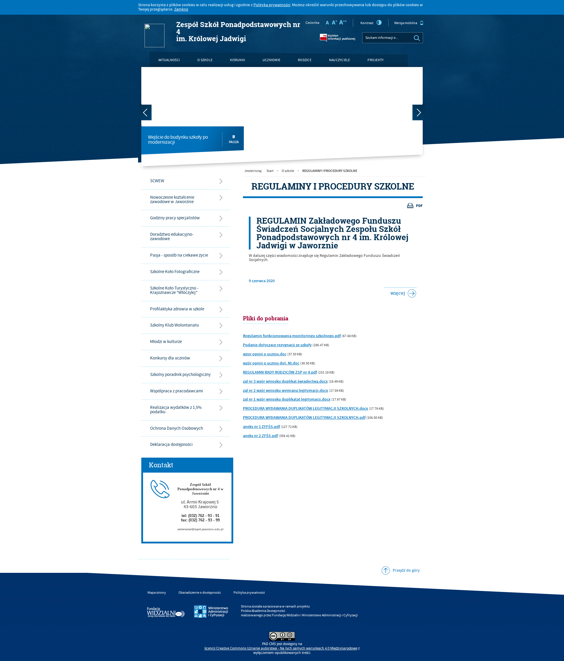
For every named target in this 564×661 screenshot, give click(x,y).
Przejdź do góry (406, 570)
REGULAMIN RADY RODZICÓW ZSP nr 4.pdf (280, 372)
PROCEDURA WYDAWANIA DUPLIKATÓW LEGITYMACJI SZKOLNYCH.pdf (304, 417)
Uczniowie (271, 60)
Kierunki (237, 60)
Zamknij (181, 9)
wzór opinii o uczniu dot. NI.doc (271, 363)
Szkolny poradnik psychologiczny (180, 374)
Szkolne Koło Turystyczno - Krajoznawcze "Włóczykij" (174, 290)
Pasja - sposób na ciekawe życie (179, 255)
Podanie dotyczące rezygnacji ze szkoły (277, 345)
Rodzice (304, 60)
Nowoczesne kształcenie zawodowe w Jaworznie (172, 200)
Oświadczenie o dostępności (200, 592)
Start (269, 171)
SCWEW (157, 181)
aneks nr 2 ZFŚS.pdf (260, 436)
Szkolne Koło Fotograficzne (174, 272)
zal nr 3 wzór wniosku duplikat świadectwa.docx (285, 381)
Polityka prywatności (249, 592)
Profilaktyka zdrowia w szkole (177, 309)
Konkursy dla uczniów (170, 358)
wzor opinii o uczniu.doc (264, 354)
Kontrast (366, 23)
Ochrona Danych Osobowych (176, 428)
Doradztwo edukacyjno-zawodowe (172, 237)
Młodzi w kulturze (166, 341)
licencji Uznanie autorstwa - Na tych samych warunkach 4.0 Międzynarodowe (280, 648)
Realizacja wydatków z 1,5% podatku (176, 410)
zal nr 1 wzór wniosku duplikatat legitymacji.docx (286, 399)
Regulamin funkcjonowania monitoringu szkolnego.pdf (292, 336)
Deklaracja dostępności (171, 444)
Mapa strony (156, 592)
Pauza (234, 142)
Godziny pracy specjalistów (175, 218)
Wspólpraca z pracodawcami (176, 391)
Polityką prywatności (272, 5)
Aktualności (169, 60)
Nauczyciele (339, 60)
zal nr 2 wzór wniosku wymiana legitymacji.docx (285, 390)
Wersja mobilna (405, 23)
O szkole (204, 60)
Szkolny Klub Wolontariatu (174, 325)
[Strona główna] (146, 16)
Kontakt (165, 75)
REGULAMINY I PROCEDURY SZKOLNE (329, 170)
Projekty (375, 60)
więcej (394, 291)
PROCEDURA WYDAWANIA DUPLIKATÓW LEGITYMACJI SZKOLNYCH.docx (305, 408)
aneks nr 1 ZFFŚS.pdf (261, 426)
